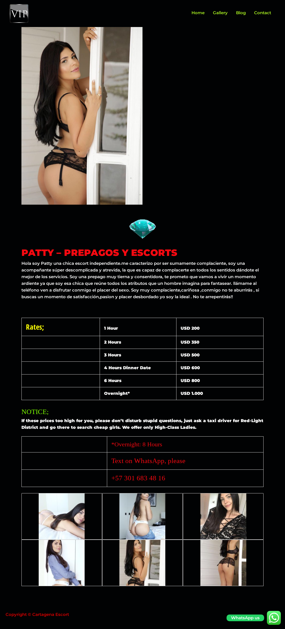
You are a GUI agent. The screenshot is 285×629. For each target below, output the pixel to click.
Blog (241, 12)
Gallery (220, 12)
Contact (262, 12)
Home (198, 12)
